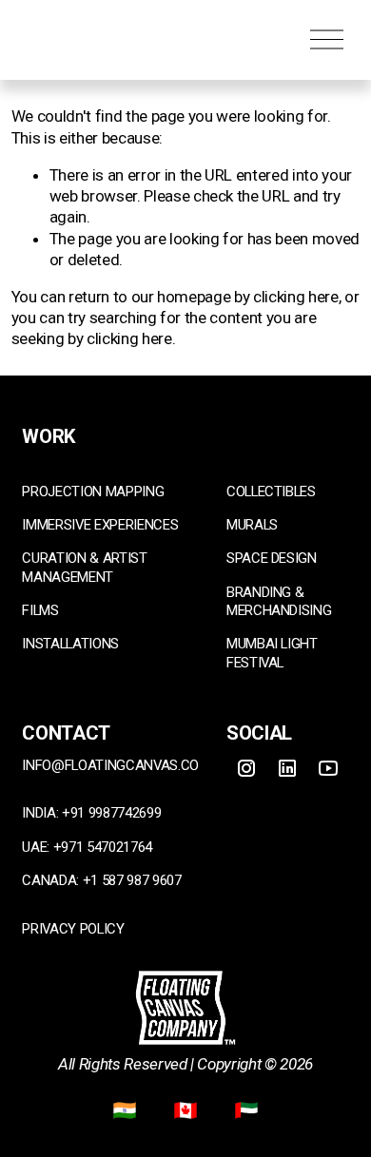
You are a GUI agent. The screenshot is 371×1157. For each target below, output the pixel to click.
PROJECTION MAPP (82, 491)
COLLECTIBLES (271, 491)
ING (153, 491)
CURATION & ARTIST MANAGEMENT (84, 567)
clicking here (296, 296)
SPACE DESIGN (271, 558)
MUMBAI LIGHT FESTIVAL (272, 652)
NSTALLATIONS (72, 643)
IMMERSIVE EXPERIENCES (100, 524)
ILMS (44, 610)
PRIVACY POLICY (73, 928)
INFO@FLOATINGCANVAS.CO (110, 765)
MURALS (252, 524)
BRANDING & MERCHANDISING (279, 601)
